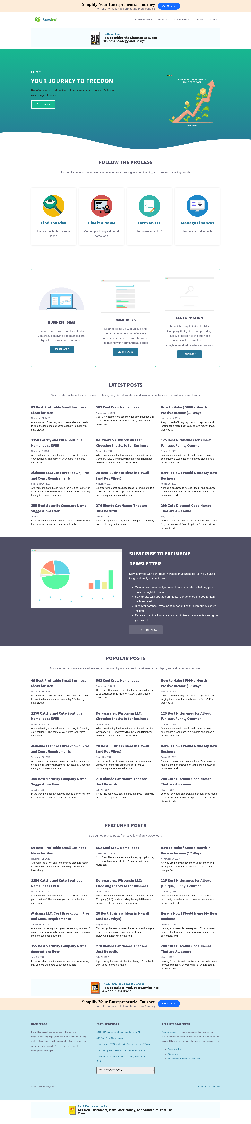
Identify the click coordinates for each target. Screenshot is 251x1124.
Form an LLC (150, 223)
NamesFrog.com (170, 1032)
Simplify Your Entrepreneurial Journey (118, 4)
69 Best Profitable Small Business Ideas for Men (119, 1032)
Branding (163, 19)
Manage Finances (197, 223)
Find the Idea (53, 223)
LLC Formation (182, 19)
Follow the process (125, 162)
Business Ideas (143, 19)
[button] (146, 629)
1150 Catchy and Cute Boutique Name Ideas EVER (120, 1050)
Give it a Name (101, 223)
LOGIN (213, 19)
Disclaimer (173, 1054)
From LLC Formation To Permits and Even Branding (125, 8)
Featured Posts (125, 825)
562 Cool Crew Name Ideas (117, 407)
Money (201, 19)
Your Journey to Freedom (72, 80)
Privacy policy (174, 1049)
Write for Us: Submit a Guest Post (184, 1058)
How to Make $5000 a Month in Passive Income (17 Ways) (124, 1044)
